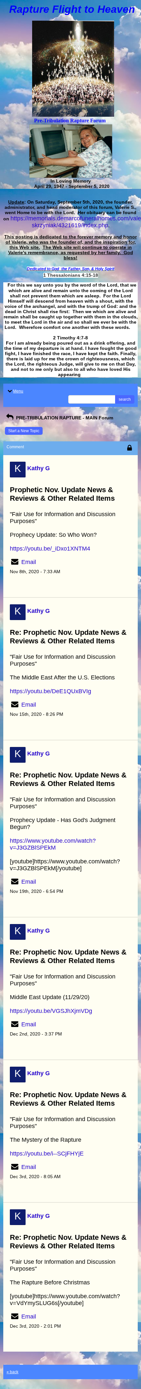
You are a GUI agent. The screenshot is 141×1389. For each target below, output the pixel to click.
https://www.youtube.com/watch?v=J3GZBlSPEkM (53, 844)
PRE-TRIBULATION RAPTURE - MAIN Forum (64, 417)
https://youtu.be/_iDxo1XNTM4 (50, 548)
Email (28, 562)
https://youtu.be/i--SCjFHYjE (47, 1153)
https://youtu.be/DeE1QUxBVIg (50, 691)
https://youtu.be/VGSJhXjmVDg (51, 1011)
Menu (18, 391)
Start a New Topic (23, 431)
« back (12, 1372)
